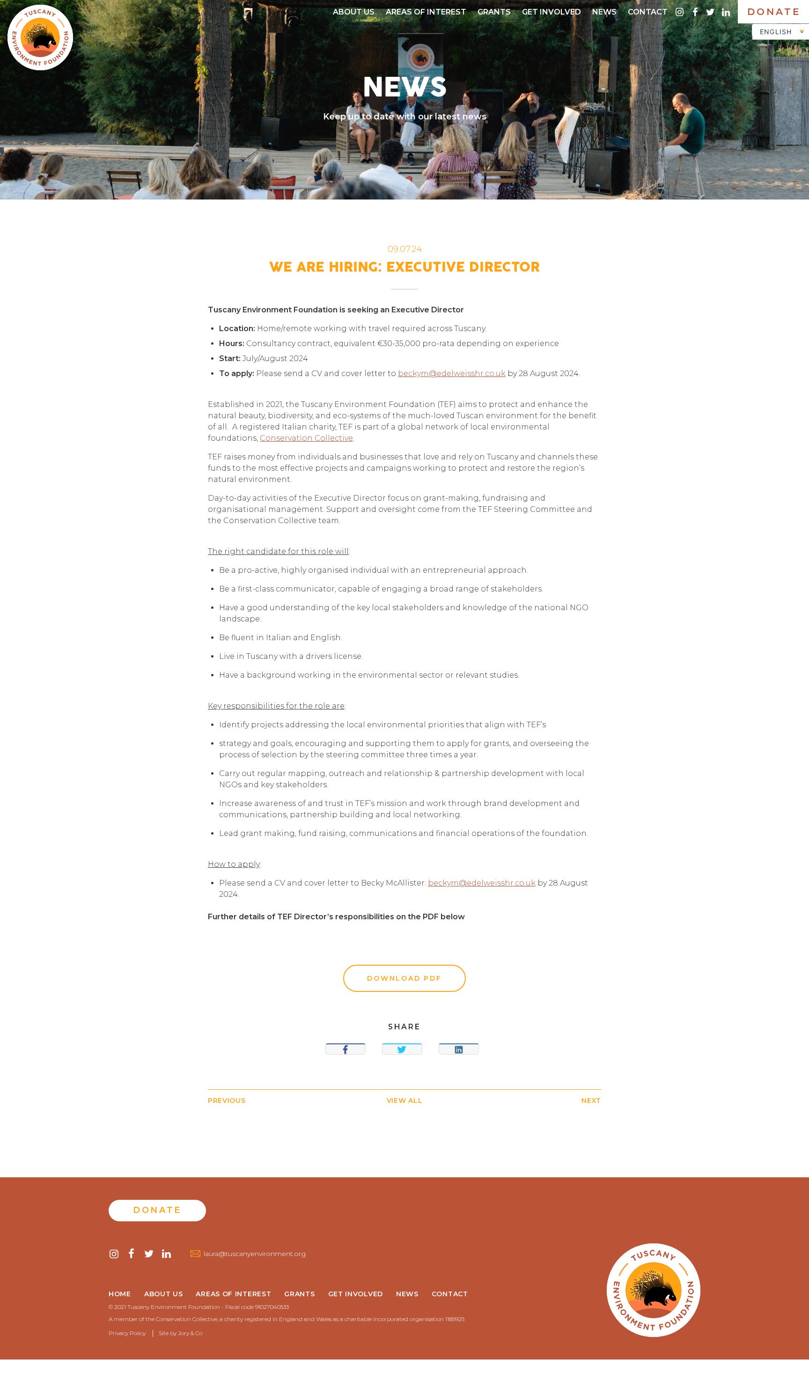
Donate (774, 11)
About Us (354, 11)
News (604, 11)
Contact (648, 11)
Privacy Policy (127, 1333)
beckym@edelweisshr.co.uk (452, 373)
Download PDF (404, 978)
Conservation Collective (306, 438)
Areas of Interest (233, 1294)
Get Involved (551, 11)
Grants (494, 11)
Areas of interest (426, 11)
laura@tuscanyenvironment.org (255, 1253)
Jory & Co (190, 1333)
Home (120, 1294)
